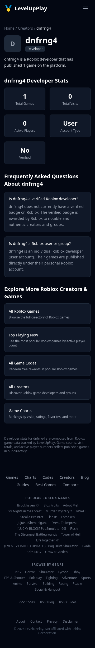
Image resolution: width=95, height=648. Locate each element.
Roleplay (35, 578)
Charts (30, 477)
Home (9, 28)
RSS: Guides (68, 602)
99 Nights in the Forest (24, 511)
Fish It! (52, 517)
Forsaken (68, 517)
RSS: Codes (26, 602)
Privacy (52, 621)
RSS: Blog (47, 602)
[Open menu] (85, 8)
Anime (17, 584)
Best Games (45, 484)
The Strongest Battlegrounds (36, 534)
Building (48, 584)
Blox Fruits (51, 505)
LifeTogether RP (47, 540)
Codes (47, 477)
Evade (86, 546)
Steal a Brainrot (31, 517)
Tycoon (63, 572)
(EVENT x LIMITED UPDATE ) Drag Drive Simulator (41, 546)
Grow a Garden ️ (56, 552)
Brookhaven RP (28, 505)
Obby (76, 572)
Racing (63, 584)
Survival (32, 584)
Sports (86, 578)
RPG (18, 572)
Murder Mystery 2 (59, 511)
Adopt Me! (70, 505)
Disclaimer (71, 621)
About (20, 621)
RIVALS (81, 511)
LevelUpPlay (31, 8)
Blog (85, 477)
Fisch (74, 529)
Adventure (69, 578)
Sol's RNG (34, 552)
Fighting (52, 578)
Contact (36, 621)
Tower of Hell (70, 534)
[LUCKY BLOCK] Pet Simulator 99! (41, 529)
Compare (71, 484)
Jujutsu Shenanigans (32, 523)
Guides (23, 484)
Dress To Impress (64, 523)
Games (12, 477)
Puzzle (77, 584)
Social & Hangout (47, 589)
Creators (25, 28)
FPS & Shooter (14, 578)
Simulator (46, 572)
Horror (30, 572)
